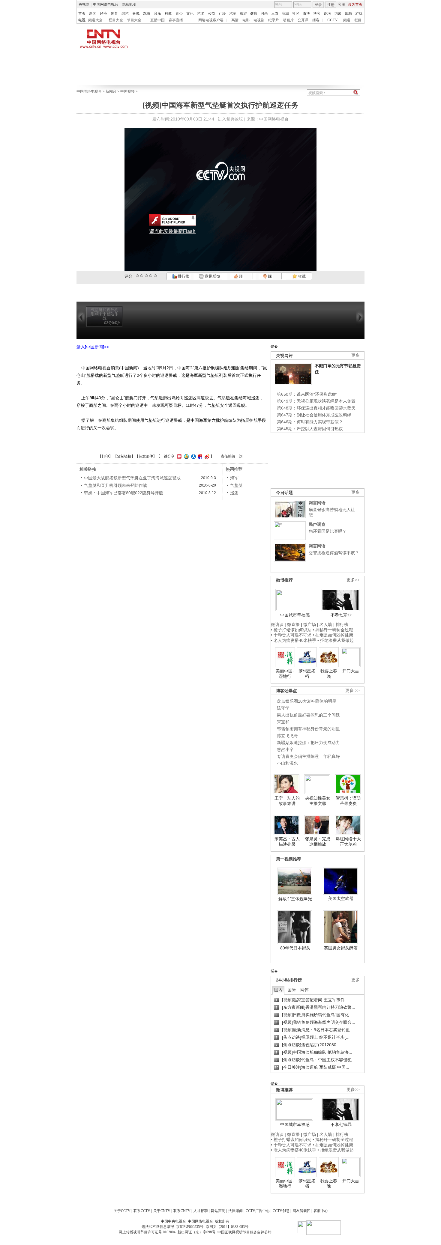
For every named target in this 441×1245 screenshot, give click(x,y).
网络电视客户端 (211, 20)
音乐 (157, 13)
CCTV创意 (281, 1211)
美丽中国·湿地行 (285, 674)
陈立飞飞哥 (287, 735)
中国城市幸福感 (295, 614)
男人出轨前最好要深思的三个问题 (308, 715)
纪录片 (273, 20)
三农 (274, 13)
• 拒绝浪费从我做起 (335, 640)
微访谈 (277, 624)
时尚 (264, 13)
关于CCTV (122, 1211)
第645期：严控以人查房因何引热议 (310, 428)
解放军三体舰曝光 (295, 898)
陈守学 (283, 708)
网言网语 (317, 502)
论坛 (327, 13)
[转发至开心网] (179, 456)
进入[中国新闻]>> (92, 346)
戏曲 (146, 13)
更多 (355, 355)
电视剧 (259, 20)
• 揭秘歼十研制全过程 (333, 629)
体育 (114, 13)
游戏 (358, 13)
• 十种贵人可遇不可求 (292, 635)
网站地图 (129, 4)
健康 (253, 13)
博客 (316, 13)
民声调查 (317, 524)
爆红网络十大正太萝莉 (348, 841)
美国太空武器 (340, 898)
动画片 (288, 20)
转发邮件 (146, 456)
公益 (211, 13)
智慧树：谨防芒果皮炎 (348, 801)
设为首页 (355, 4)
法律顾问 (235, 1211)
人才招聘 (201, 1211)
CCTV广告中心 (258, 1211)
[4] (142, 275)
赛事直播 (176, 20)
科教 (168, 13)
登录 (318, 5)
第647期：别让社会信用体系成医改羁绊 (314, 415)
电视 (82, 20)
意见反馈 (212, 276)
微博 (306, 13)
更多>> (353, 580)
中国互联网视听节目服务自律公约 (245, 1232)
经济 (103, 13)
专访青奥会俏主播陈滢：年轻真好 (308, 756)
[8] (150, 275)
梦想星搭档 (306, 674)
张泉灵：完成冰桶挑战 (317, 841)
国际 (291, 989)
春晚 (136, 13)
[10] (155, 275)
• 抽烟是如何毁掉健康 (333, 635)
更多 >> (352, 690)
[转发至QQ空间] (185, 456)
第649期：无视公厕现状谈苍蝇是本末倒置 (316, 401)
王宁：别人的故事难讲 (287, 801)
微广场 (309, 624)
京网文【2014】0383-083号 (227, 1227)
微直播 (293, 624)
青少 (179, 13)
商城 (285, 13)
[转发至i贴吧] (199, 456)
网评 (304, 989)
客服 (341, 4)
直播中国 (157, 20)
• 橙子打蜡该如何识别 (291, 629)
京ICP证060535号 (189, 1227)
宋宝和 (283, 721)
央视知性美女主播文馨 (317, 801)
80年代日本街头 (295, 948)
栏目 (358, 20)
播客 (316, 20)
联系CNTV (181, 1211)
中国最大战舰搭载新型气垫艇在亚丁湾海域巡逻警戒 (132, 477)
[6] (146, 275)
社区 (295, 13)
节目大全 (134, 20)
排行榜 (183, 276)
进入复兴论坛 (230, 119)
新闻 (92, 13)
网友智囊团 (301, 1211)
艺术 (200, 13)
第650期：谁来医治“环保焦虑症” (307, 394)
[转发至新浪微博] (206, 456)
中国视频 (127, 91)
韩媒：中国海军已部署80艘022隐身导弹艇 (123, 492)
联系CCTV (142, 1211)
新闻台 (111, 91)
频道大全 (95, 20)
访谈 (337, 13)
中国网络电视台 (105, 4)
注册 (330, 5)
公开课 (303, 20)
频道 (346, 20)
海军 (234, 477)
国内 (278, 989)
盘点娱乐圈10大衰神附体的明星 (306, 701)
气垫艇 (236, 485)
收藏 (301, 276)
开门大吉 (350, 671)
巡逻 (234, 492)
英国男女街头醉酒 (341, 948)
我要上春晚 (328, 674)
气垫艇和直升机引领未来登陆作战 (115, 485)
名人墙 (326, 624)
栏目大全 (116, 20)
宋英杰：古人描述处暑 (287, 841)
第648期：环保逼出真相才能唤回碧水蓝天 (316, 408)
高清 (234, 20)
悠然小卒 (285, 749)
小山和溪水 (287, 763)
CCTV (332, 20)
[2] (137, 275)
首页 (82, 13)
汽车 (232, 13)
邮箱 (348, 13)
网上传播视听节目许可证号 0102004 (147, 1232)
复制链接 (124, 456)
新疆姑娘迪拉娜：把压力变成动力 (308, 742)
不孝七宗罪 (341, 614)
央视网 (84, 4)
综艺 (125, 13)
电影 (246, 20)
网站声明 (218, 1211)
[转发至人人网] (193, 456)
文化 (190, 13)
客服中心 (321, 1211)
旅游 (243, 13)
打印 (105, 456)
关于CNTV (161, 1211)
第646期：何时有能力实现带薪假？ (310, 421)
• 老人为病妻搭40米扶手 (293, 640)
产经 (222, 13)
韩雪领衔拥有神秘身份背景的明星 (308, 728)
